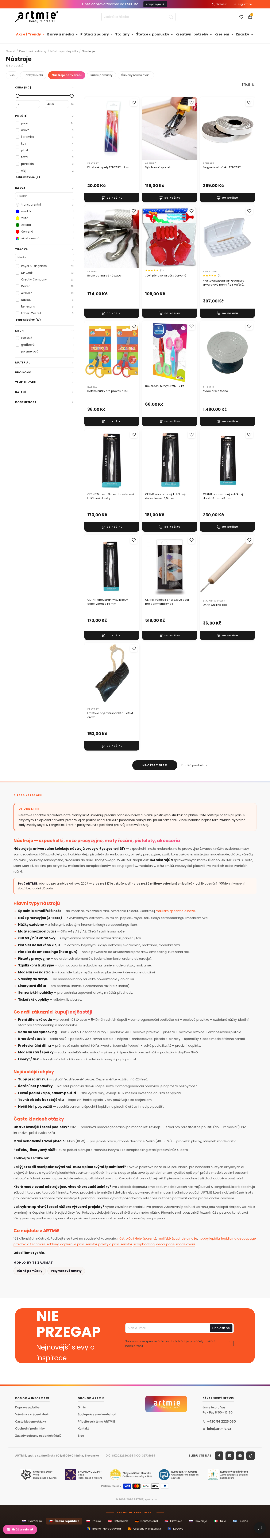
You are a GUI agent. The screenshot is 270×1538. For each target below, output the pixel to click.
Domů (10, 51)
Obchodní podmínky (30, 1428)
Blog (81, 1435)
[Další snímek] (189, 128)
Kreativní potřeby (192, 34)
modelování (185, 1244)
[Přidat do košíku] (111, 197)
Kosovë (175, 1528)
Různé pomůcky (101, 75)
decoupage (165, 1244)
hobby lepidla (209, 1238)
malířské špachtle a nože (175, 911)
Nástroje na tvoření (67, 75)
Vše (12, 75)
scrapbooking (144, 1244)
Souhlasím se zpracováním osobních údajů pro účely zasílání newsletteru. (170, 1343)
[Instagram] (229, 1455)
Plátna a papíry (94, 34)
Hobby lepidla (33, 75)
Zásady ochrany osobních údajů (38, 1435)
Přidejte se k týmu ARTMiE (96, 1421)
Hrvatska (173, 1521)
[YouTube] (240, 1455)
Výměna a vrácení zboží (32, 1414)
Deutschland (146, 1521)
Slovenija (198, 1521)
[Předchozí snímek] (149, 128)
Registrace (245, 4)
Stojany (122, 34)
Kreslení (222, 34)
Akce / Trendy (28, 34)
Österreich (118, 1521)
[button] (248, 84)
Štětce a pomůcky (152, 34)
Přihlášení (222, 4)
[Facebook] (219, 1455)
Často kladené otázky (30, 1421)
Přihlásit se (221, 1328)
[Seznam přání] (241, 17)
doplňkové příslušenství (78, 1244)
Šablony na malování (135, 75)
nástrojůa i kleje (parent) (136, 1238)
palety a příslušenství (115, 1244)
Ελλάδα (240, 1521)
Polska (93, 1521)
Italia (220, 1521)
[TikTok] (250, 1455)
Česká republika (64, 1521)
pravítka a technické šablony (36, 1244)
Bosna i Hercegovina (104, 1528)
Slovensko (32, 1521)
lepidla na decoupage (238, 1238)
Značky (242, 34)
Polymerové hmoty (66, 1271)
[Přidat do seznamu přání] (134, 102)
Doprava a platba (27, 1407)
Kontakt (83, 1428)
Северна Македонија (144, 1528)
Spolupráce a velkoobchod (97, 1414)
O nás (82, 1407)
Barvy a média (60, 34)
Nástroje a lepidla (64, 51)
